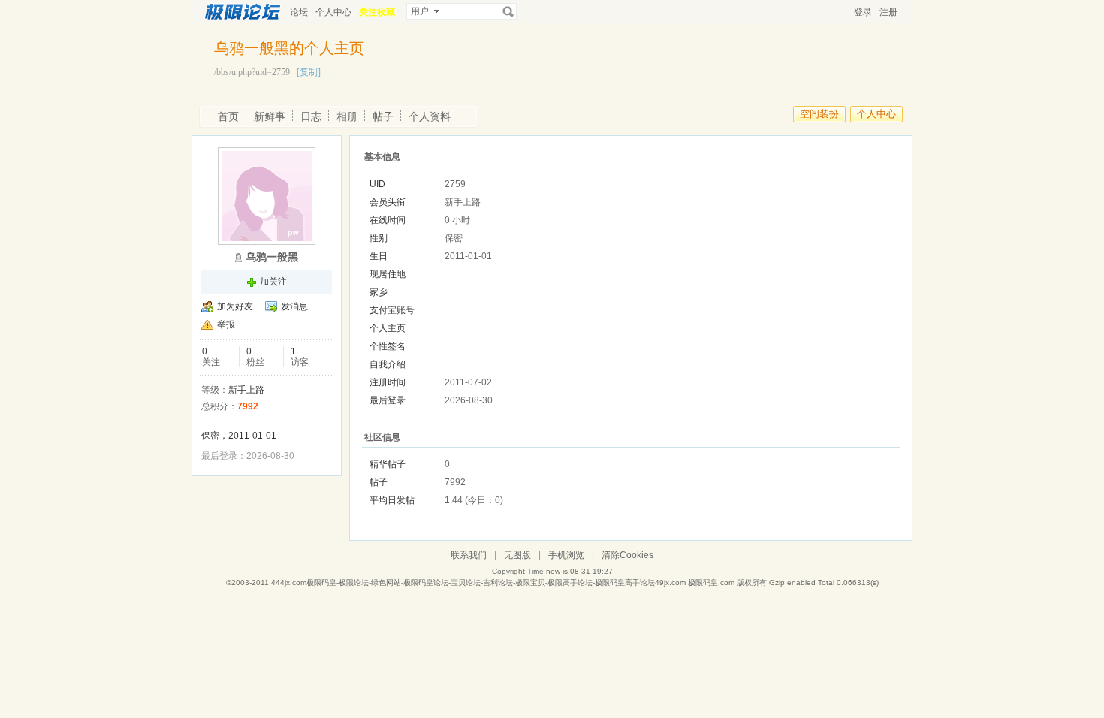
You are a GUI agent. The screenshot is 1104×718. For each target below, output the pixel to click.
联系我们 (469, 555)
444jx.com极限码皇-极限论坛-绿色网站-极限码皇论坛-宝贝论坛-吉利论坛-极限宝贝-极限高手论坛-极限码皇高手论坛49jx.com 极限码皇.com (502, 582)
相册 (346, 116)
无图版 (517, 555)
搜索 (508, 11)
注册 (888, 12)
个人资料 (430, 116)
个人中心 (333, 12)
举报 (226, 324)
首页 (228, 116)
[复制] (309, 72)
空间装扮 (819, 113)
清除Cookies (627, 555)
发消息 (294, 306)
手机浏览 (566, 555)
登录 (863, 12)
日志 (310, 116)
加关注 (273, 281)
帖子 (383, 116)
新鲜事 (269, 116)
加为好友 (235, 306)
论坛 (299, 12)
